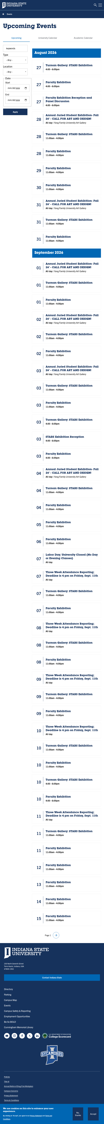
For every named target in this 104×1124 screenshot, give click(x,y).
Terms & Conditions (11, 1100)
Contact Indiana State (52, 977)
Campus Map (10, 1000)
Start (7, 82)
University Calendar (47, 37)
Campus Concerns (11, 1091)
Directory (8, 989)
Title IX (6, 1081)
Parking (7, 994)
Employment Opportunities (17, 1016)
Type (5, 54)
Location (7, 66)
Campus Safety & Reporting (17, 1010)
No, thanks (78, 1113)
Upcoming (16, 37)
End (7, 94)
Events (7, 1005)
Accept (93, 1114)
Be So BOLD (10, 1021)
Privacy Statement (11, 1095)
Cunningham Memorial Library (18, 1027)
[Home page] (3, 14)
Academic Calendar (83, 37)
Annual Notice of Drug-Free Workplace (18, 1086)
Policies (7, 1077)
